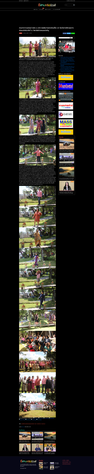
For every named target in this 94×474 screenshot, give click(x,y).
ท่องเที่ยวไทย (39, 423)
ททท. (35, 423)
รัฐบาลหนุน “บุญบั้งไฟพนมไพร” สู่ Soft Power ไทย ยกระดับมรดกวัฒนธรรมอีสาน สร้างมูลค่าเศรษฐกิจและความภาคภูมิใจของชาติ (67, 70)
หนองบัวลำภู (43, 423)
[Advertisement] (47, 18)
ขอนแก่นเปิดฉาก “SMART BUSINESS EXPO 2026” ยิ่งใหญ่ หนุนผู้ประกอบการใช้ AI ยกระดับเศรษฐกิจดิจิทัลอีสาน (67, 61)
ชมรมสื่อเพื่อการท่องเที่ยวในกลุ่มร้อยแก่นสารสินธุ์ (27, 423)
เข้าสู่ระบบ (21, 0)
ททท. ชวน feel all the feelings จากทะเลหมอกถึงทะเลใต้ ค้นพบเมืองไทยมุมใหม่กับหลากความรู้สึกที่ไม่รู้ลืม (67, 64)
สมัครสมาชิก (26, 0)
